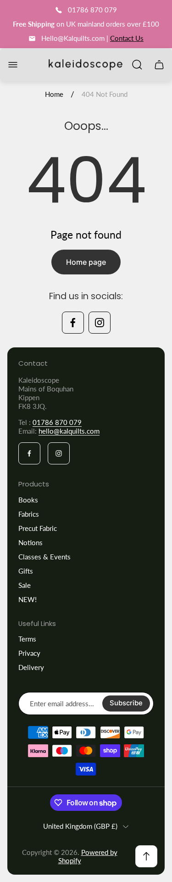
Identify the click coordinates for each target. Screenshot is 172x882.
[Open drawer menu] (12, 64)
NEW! (27, 599)
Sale (24, 585)
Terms (27, 639)
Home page (86, 262)
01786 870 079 (57, 422)
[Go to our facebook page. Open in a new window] (73, 323)
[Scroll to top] (146, 856)
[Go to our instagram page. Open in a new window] (100, 323)
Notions (30, 542)
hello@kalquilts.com (69, 431)
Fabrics (28, 514)
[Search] (137, 65)
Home (54, 94)
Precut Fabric (37, 528)
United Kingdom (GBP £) (80, 826)
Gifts (25, 571)
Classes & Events (44, 557)
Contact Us (127, 38)
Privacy (29, 653)
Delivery (31, 667)
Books (28, 500)
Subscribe (126, 703)
